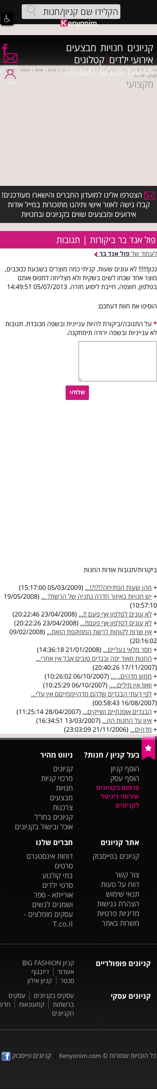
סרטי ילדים (57, 885)
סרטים (64, 865)
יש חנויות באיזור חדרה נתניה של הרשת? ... (96, 596)
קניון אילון (39, 980)
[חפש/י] (32, 11)
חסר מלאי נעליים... (127, 649)
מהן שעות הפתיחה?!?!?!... (118, 587)
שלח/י (77, 392)
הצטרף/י (10, 66)
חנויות (111, 48)
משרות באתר (120, 923)
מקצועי (139, 84)
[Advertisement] (78, 127)
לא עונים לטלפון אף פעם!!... (116, 622)
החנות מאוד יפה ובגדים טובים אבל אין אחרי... (94, 658)
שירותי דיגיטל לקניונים (120, 801)
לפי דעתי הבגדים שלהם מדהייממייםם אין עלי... (91, 693)
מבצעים (81, 48)
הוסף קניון (125, 768)
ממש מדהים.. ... (131, 676)
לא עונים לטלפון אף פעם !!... (115, 614)
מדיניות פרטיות (118, 913)
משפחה (80, 72)
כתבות (111, 72)
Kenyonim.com (80, 1056)
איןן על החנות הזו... (127, 720)
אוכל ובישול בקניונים (44, 826)
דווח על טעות (120, 884)
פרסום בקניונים (117, 787)
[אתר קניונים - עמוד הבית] (149, 758)
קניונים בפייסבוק (116, 856)
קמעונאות (31, 1004)
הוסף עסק (124, 778)
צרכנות (63, 807)
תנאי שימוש (122, 894)
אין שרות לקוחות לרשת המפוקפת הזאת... (99, 631)
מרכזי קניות (57, 778)
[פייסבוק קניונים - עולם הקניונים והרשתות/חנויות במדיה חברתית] (4, 48)
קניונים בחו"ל (54, 817)
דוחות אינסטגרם (50, 856)
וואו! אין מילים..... (130, 685)
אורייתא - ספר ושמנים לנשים (52, 899)
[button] (7, 18)
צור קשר (127, 874)
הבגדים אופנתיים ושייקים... (117, 711)
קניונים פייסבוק (30, 1055)
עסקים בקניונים (54, 995)
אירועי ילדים (131, 60)
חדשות (140, 72)
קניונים (140, 48)
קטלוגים (89, 60)
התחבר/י (10, 82)
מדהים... (141, 729)
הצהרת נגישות (118, 903)
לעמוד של (128, 253)
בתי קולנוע (57, 875)
